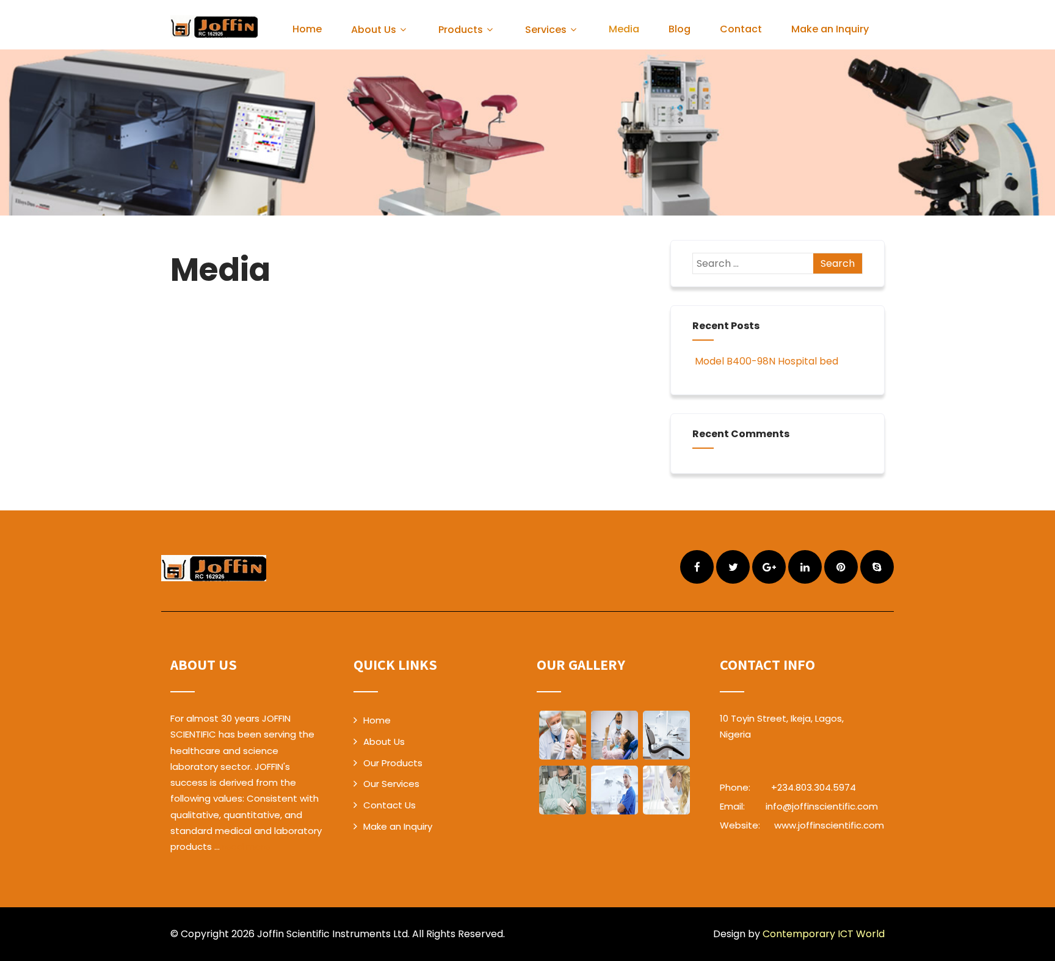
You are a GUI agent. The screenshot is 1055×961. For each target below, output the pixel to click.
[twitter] (733, 567)
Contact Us (389, 805)
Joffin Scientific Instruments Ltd (332, 934)
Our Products (392, 762)
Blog (680, 29)
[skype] (877, 567)
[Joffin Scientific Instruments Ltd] (214, 26)
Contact (741, 29)
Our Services (391, 783)
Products (460, 30)
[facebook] (697, 567)
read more (246, 846)
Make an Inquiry (830, 29)
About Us (373, 30)
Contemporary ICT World (824, 934)
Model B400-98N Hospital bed (766, 361)
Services (546, 30)
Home (307, 29)
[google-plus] (769, 567)
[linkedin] (805, 567)
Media (624, 29)
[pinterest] (841, 567)
